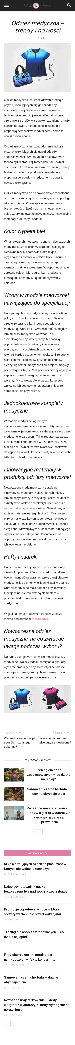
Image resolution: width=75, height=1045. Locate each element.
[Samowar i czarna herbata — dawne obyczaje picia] (14, 794)
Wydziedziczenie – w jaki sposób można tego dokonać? (20, 742)
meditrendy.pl (40, 619)
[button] (69, 5)
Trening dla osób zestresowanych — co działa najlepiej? (48, 774)
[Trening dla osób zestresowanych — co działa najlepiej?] (14, 775)
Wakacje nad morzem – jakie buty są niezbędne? (55, 740)
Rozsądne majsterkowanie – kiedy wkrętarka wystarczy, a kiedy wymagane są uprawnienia (36, 1005)
